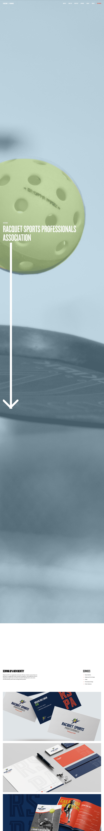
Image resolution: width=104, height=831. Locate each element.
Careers (87, 3)
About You (70, 3)
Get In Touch (99, 3)
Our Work (82, 3)
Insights (93, 3)
